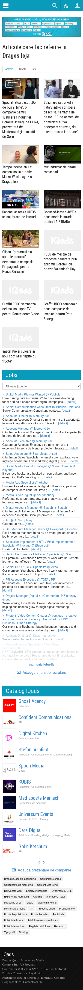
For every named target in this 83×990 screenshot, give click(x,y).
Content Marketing (47, 884)
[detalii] (71, 401)
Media (21, 770)
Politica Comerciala (14, 973)
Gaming (37, 896)
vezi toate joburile (41, 664)
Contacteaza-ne (32, 982)
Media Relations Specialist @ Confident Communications (30, 646)
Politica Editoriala (55, 969)
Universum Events (35, 814)
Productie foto (67, 908)
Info (34, 69)
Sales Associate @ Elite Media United (31, 453)
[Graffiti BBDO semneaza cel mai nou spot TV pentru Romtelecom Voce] (20, 290)
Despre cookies (11, 982)
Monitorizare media (14, 908)
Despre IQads (10, 960)
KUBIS (24, 782)
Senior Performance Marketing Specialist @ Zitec (39, 554)
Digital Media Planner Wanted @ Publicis (33, 394)
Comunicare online (28, 738)
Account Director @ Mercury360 (27, 415)
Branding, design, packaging (46, 835)
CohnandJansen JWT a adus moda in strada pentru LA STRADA (60, 217)
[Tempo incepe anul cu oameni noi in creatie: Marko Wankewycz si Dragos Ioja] (20, 154)
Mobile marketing (62, 754)
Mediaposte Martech (38, 798)
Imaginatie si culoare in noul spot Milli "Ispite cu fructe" (19, 356)
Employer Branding (36, 890)
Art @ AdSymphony (19, 520)
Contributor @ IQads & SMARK (22, 969)
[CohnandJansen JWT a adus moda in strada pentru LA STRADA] (62, 199)
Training (44, 819)
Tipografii (9, 932)
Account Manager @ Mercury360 (28, 428)
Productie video (39, 914)
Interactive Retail (55, 896)
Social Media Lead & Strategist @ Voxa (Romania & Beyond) (38, 468)
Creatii (22, 69)
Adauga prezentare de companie (44, 870)
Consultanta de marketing (32, 803)
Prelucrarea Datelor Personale (20, 977)
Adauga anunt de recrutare (44, 672)
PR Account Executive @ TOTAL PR (30, 579)
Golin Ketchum (32, 846)
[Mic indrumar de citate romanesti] (62, 154)
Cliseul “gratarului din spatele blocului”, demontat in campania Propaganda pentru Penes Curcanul (17, 262)
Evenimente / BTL (28, 819)
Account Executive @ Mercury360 (29, 441)
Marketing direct (13, 902)
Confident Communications (44, 717)
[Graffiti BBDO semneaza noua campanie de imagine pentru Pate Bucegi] (62, 290)
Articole (9, 69)
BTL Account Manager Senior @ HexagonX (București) (42, 529)
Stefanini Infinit (33, 749)
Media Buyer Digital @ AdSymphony (30, 495)
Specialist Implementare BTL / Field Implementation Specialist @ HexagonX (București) (38, 543)
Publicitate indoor (13, 920)
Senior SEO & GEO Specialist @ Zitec (32, 567)
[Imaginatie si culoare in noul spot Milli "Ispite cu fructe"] (20, 337)
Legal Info (35, 973)
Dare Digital (30, 830)
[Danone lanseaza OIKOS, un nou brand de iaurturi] (20, 199)
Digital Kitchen (32, 733)
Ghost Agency (32, 701)
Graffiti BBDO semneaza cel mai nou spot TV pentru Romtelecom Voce (20, 309)
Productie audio (46, 908)
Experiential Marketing (16, 896)
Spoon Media (31, 766)
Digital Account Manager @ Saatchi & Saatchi (37, 507)
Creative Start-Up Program (18, 964)
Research (59, 926)
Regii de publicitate (39, 926)
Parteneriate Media (32, 960)
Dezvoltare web (13, 890)
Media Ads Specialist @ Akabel (27, 482)
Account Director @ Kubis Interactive (31, 635)
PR (20, 722)
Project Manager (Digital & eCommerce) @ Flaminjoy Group (39, 597)
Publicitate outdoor (14, 926)
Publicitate (24, 706)
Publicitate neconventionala (42, 920)
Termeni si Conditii (53, 977)
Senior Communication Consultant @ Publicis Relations (43, 406)
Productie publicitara (15, 914)
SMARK (12, 205)
